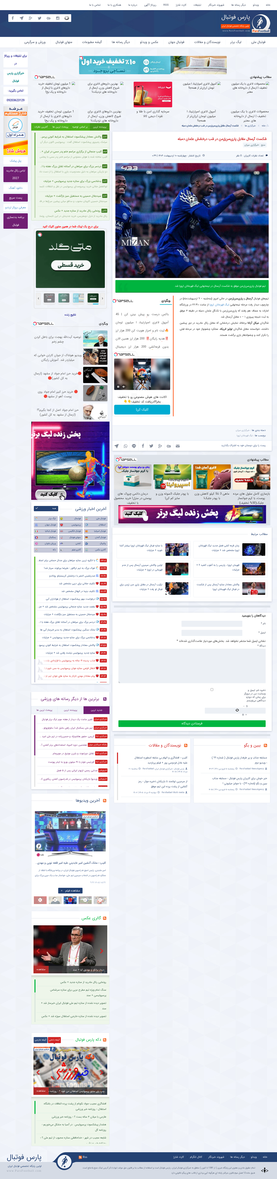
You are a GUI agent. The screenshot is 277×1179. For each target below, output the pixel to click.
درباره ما (132, 5)
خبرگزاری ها (250, 126)
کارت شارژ (181, 5)
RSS (166, 5)
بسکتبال (52, 537)
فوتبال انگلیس (74, 531)
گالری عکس (100, 550)
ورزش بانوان (50, 543)
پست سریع (15, 197)
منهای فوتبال (64, 42)
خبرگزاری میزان (243, 430)
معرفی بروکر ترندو (15, 207)
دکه (54, 550)
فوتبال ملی (258, 42)
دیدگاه (262, 645)
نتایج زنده (70, 314)
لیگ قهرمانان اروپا (219, 305)
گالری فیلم (76, 550)
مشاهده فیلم (72, 890)
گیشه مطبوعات (92, 42)
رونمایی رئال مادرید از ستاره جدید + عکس (83, 982)
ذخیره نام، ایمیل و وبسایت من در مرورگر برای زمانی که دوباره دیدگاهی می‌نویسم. (255, 695)
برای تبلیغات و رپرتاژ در (15, 60)
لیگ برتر (235, 42)
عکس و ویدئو (149, 42)
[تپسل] (81, 58)
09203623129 (16, 100)
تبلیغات (197, 5)
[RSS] (267, 746)
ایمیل (262, 632)
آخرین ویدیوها (88, 800)
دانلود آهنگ (16, 188)
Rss (85, 1157)
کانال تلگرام (196, 1157)
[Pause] (118, 386)
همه (54, 508)
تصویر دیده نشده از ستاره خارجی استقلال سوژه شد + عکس (73, 1016)
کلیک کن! (142, 409)
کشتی (78, 543)
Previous (39, 830)
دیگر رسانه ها (238, 5)
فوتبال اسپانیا (100, 531)
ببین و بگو (252, 745)
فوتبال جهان (176, 42)
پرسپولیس (76, 525)
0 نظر (239, 156)
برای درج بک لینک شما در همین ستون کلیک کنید (70, 226)
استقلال (102, 525)
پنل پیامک (15, 161)
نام (263, 623)
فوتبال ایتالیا (50, 531)
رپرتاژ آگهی (150, 5)
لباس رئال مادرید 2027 (15, 174)
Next (102, 830)
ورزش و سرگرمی (35, 42)
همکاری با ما (114, 5)
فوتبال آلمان (100, 537)
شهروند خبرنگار (216, 5)
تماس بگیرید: (15, 90)
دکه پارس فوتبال (88, 1040)
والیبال (103, 543)
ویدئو (256, 5)
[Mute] (123, 386)
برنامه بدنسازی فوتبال (15, 221)
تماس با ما (95, 5)
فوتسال (77, 518)
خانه (268, 5)
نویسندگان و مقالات (207, 42)
